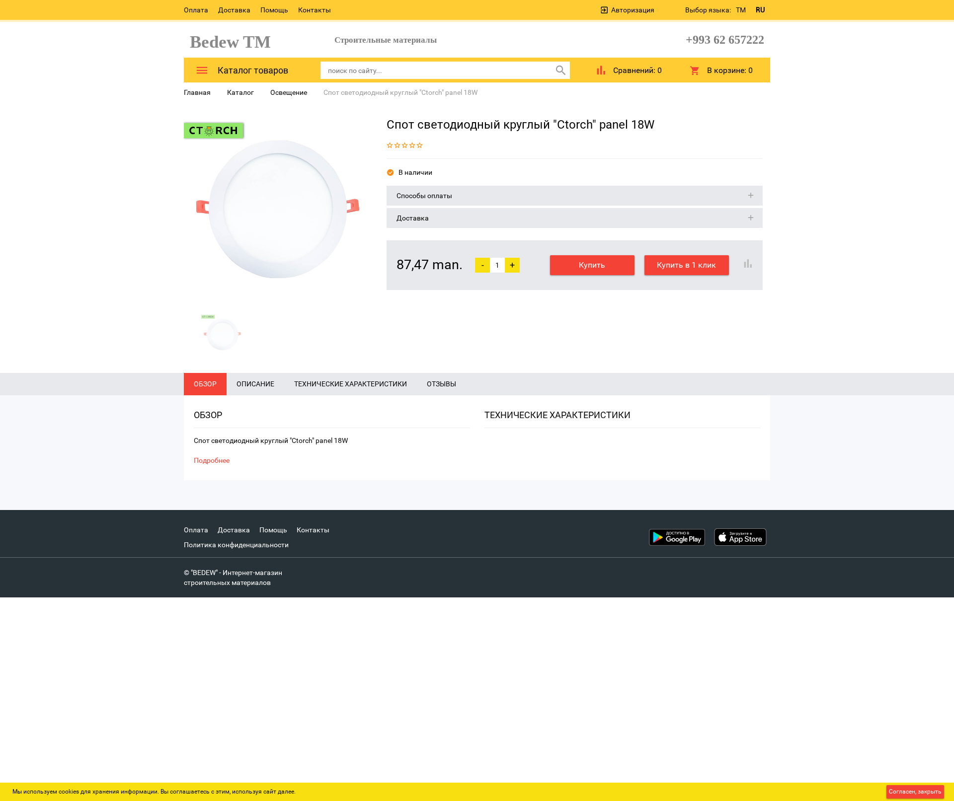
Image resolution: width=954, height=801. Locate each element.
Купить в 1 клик (686, 265)
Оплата (196, 10)
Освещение (288, 92)
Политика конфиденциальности (236, 545)
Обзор (205, 384)
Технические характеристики (350, 384)
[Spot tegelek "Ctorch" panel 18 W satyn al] (278, 209)
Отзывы (441, 384)
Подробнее (212, 460)
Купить (592, 265)
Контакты (314, 10)
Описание (255, 384)
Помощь (274, 10)
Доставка (234, 10)
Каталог (240, 92)
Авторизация (632, 10)
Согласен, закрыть (915, 791)
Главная (197, 92)
